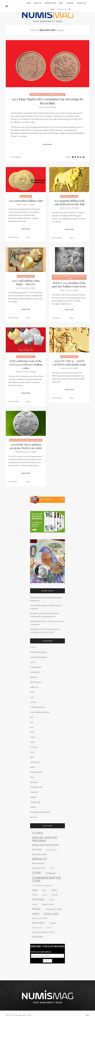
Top (87, 1015)
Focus (32, 732)
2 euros (33, 647)
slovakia (33, 797)
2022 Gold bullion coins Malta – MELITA (26, 282)
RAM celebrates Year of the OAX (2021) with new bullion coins (25, 364)
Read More (47, 144)
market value (34, 762)
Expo (61, 3)
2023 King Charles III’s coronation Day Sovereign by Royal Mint (47, 101)
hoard (32, 742)
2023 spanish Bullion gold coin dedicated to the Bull (69, 202)
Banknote (33, 677)
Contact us (81, 3)
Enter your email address (41, 952)
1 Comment (56, 318)
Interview (33, 747)
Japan (32, 752)
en (51, 9)
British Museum (35, 682)
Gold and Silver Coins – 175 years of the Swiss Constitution (46, 622)
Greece (33, 737)
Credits (29, 1015)
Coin (44, 94)
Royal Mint (34, 792)
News (32, 777)
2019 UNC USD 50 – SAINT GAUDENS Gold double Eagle (69, 362)
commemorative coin (56, 94)
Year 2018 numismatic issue (40, 812)
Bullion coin (35, 94)
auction (33, 662)
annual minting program (63, 276)
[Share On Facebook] (73, 157)
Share (68, 157)
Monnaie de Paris (36, 772)
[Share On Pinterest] (78, 157)
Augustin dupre (35, 667)
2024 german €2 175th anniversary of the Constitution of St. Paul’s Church (45, 630)
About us (37, 3)
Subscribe (47, 961)
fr (53, 9)
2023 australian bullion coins (26, 200)
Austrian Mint (35, 672)
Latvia (32, 757)
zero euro (33, 817)
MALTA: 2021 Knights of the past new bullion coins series (69, 284)
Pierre (53, 107)
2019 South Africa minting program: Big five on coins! (26, 446)
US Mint (33, 807)
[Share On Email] (83, 157)
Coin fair (69, 3)
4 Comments (13, 481)
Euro (31, 717)
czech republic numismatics (40, 712)
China (32, 692)
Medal (31, 356)
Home (28, 3)
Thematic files (50, 3)
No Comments (16, 157)
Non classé (34, 782)
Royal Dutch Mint (36, 787)
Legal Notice (22, 1015)
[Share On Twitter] (75, 157)
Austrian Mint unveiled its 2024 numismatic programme (45, 606)
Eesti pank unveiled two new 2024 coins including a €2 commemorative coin (44, 614)
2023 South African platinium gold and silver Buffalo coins (46, 599)
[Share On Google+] (81, 157)
